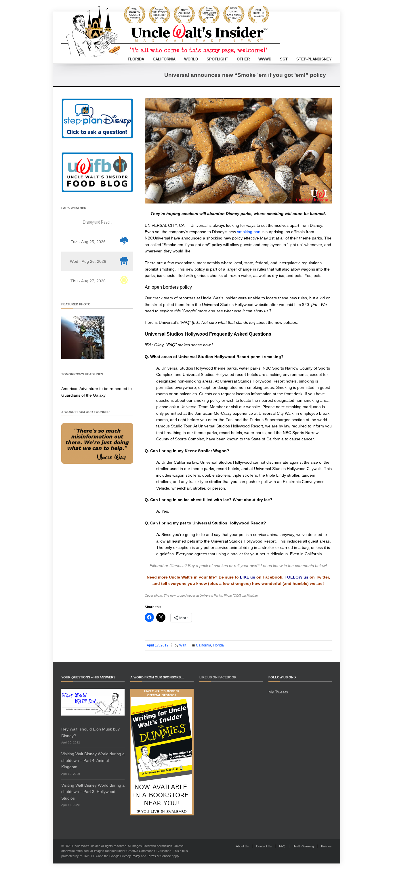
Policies (326, 846)
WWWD (264, 59)
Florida (136, 59)
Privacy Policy (130, 856)
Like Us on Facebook (217, 677)
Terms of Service (159, 856)
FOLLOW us (296, 577)
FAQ (282, 846)
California (164, 59)
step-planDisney (314, 59)
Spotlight (217, 59)
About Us (242, 846)
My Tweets (278, 692)
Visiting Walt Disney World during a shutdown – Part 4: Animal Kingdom (93, 760)
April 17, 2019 (158, 645)
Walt (182, 645)
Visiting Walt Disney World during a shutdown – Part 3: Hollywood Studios (93, 791)
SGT (284, 59)
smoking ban (248, 231)
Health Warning (303, 846)
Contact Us (264, 846)
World (191, 59)
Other (243, 59)
